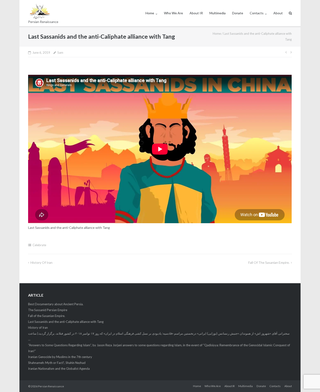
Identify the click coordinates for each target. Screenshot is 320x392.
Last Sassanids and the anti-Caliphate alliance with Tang (66, 322)
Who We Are (173, 13)
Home (149, 13)
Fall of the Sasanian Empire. (269, 262)
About (278, 13)
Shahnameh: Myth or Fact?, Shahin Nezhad (57, 363)
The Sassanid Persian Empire (47, 310)
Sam (60, 52)
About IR (196, 13)
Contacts (257, 13)
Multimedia (217, 13)
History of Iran (41, 262)
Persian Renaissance (51, 386)
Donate (237, 13)
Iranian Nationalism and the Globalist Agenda (59, 368)
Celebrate (39, 245)
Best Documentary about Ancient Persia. (55, 304)
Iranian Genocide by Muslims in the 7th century (60, 357)
